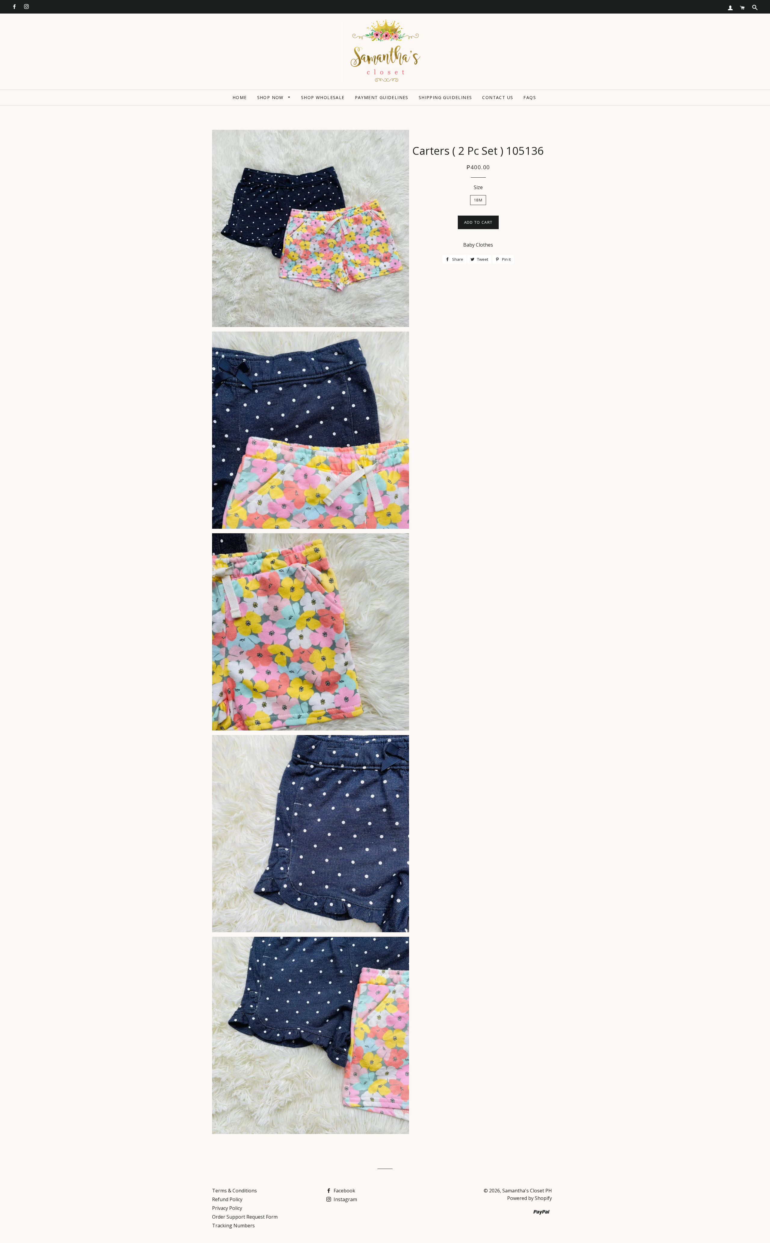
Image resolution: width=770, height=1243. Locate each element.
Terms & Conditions (234, 1190)
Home (240, 97)
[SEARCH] (755, 7)
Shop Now (271, 97)
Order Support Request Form (245, 1216)
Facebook (343, 1190)
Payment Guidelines (381, 97)
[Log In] (730, 8)
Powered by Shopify (529, 1198)
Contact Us (497, 97)
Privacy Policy (227, 1208)
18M (478, 200)
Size (478, 187)
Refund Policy (227, 1199)
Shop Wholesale (323, 97)
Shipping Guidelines (445, 97)
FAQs (529, 97)
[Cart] (742, 8)
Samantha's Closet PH (527, 1190)
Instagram (344, 1199)
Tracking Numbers (233, 1225)
